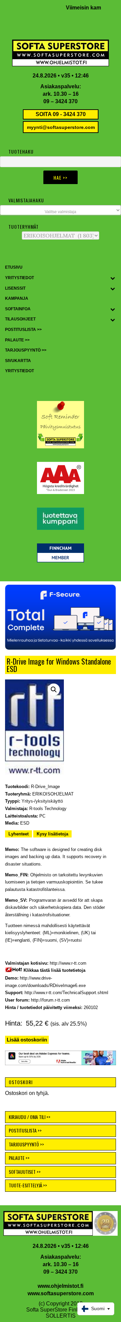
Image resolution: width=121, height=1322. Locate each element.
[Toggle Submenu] (112, 278)
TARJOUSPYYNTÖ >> (26, 1144)
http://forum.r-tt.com (50, 1000)
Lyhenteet (18, 833)
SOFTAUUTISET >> (25, 1171)
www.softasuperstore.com (61, 1293)
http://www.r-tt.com (68, 963)
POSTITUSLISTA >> (25, 1130)
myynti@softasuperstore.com (61, 127)
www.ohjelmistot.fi (60, 1286)
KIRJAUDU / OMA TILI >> (29, 1116)
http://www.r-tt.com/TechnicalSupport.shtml (66, 992)
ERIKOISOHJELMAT (53, 794)
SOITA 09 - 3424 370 (61, 114)
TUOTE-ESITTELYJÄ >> (28, 1185)
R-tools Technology (48, 808)
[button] (54, 690)
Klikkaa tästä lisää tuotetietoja (54, 970)
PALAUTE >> (19, 1157)
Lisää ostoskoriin (27, 1040)
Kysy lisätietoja (52, 833)
